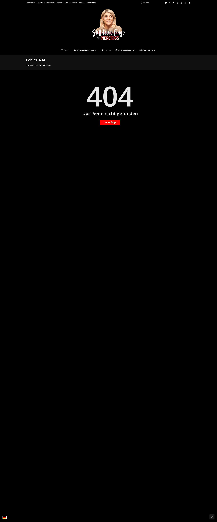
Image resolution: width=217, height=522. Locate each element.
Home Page (110, 122)
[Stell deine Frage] (211, 516)
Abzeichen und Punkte (46, 3)
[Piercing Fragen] (108, 26)
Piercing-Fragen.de (34, 65)
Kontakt (74, 3)
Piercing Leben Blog (85, 50)
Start (66, 50)
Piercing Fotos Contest (87, 3)
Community (147, 50)
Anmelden (31, 3)
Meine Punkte (62, 3)
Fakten (107, 50)
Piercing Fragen (124, 50)
